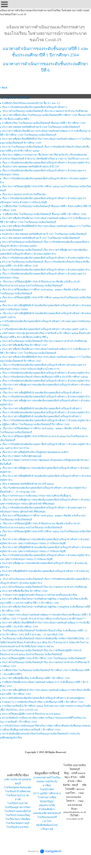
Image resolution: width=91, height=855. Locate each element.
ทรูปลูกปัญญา (47, 801)
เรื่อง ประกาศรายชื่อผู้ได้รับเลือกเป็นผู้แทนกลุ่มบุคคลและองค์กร (35, 452)
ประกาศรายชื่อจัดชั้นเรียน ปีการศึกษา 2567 (24, 345)
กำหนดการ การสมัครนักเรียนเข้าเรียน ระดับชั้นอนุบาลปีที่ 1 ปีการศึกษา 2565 (42, 702)
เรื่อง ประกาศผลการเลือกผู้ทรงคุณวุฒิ (21, 456)
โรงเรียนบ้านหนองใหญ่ (18, 815)
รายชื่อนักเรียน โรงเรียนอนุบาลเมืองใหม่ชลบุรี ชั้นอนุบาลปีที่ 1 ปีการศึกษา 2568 (44, 214)
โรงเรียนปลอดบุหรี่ (47, 817)
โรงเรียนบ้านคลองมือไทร (17, 811)
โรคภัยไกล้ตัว (47, 789)
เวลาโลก (47, 821)
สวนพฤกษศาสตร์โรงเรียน (47, 777)
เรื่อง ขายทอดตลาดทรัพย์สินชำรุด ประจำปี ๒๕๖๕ (28, 483)
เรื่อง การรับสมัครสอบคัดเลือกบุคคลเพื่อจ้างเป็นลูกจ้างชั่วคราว (34, 107)
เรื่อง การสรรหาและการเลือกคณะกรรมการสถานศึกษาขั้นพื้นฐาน (36, 495)
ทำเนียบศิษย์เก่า (47, 809)
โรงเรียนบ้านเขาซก (17, 803)
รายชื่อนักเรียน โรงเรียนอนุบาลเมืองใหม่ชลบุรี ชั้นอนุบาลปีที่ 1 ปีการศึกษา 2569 (43, 123)
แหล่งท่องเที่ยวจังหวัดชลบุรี (47, 813)
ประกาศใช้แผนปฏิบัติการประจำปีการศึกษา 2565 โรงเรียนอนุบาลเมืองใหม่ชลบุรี (43, 658)
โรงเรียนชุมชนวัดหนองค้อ (17, 787)
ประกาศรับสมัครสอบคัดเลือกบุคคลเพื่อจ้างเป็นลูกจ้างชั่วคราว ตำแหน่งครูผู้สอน (43, 698)
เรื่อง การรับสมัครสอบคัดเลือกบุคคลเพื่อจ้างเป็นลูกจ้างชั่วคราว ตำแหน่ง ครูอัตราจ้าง (46, 162)
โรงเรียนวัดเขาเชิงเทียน (17, 819)
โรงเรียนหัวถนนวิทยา (17, 827)
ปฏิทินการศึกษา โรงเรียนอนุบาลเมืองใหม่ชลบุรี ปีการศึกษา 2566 (36, 424)
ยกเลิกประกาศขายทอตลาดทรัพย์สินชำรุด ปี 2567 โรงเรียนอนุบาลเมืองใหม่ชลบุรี (44, 234)
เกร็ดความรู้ (47, 829)
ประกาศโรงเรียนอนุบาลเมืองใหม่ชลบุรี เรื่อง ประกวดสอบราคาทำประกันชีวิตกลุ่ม (45, 111)
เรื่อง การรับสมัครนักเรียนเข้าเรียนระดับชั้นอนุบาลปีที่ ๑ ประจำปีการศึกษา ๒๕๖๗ (45, 376)
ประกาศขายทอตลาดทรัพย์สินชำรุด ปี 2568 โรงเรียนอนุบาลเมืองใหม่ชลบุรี (41, 127)
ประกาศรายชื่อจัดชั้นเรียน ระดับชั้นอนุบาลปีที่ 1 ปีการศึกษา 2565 (36, 678)
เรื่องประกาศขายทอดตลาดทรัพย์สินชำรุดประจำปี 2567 (31, 166)
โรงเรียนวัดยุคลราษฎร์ (17, 823)
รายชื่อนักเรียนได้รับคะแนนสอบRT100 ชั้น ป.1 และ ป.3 (31, 103)
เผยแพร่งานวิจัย (47, 805)
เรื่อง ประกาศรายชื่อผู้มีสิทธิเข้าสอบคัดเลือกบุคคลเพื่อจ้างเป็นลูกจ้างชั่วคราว (42, 392)
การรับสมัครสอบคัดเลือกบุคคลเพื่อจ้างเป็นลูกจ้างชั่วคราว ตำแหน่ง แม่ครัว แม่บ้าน (44, 329)
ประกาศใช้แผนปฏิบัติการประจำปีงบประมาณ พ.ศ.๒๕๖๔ (31, 713)
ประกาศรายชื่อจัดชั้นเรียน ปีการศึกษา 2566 (24, 591)
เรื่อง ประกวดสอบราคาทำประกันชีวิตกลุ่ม (24, 194)
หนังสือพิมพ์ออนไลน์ (47, 825)
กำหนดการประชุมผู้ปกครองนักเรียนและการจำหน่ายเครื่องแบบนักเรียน (39, 594)
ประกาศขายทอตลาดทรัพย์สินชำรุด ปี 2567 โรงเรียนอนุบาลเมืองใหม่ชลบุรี (41, 238)
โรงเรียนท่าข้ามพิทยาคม (17, 791)
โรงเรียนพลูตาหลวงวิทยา (18, 807)
